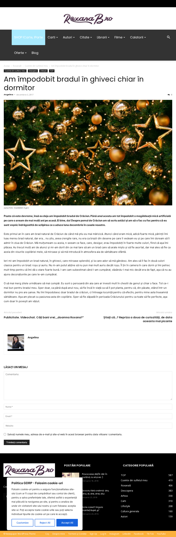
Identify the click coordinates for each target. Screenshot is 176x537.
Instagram (114, 533)
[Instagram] (11, 3)
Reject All (45, 522)
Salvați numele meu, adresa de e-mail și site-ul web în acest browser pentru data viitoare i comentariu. (64, 434)
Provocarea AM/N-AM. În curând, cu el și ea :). (94, 476)
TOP (51, 71)
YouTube (161, 533)
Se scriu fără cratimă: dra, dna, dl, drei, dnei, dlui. (95, 492)
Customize (22, 522)
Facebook (139, 533)
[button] (168, 37)
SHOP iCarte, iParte (28, 37)
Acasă (7, 65)
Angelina (8, 94)
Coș (47, 533)
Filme (118, 37)
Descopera (33, 71)
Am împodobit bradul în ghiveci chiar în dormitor (74, 83)
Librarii (102, 37)
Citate (84, 37)
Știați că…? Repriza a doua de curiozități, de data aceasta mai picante (137, 319)
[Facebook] (6, 3)
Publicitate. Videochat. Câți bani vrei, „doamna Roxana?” (44, 317)
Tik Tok (150, 533)
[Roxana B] (88, 18)
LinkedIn (127, 533)
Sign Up (93, 533)
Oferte (19, 53)
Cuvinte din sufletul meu (36, 65)
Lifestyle (43, 71)
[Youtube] (28, 3)
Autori (67, 37)
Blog (35, 53)
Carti (51, 37)
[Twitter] (17, 3)
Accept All (67, 522)
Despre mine (58, 533)
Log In (103, 533)
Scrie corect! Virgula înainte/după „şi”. (92, 509)
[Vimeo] (23, 3)
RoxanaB (17, 65)
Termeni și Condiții (77, 533)
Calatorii (136, 37)
